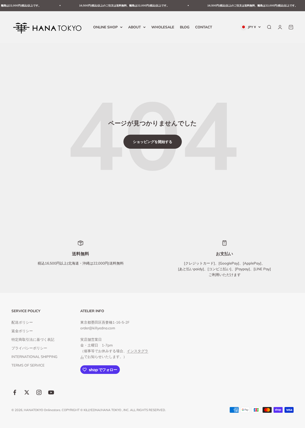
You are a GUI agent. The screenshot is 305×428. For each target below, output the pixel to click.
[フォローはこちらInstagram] (39, 392)
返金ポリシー (22, 331)
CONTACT (203, 27)
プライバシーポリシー (29, 348)
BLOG (184, 27)
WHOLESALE (162, 27)
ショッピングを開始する (152, 141)
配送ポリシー (22, 322)
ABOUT (134, 27)
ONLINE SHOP (105, 27)
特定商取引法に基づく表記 (32, 339)
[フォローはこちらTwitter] (27, 392)
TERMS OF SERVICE (28, 365)
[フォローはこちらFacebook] (14, 392)
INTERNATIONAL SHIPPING (34, 356)
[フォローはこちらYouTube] (51, 392)
